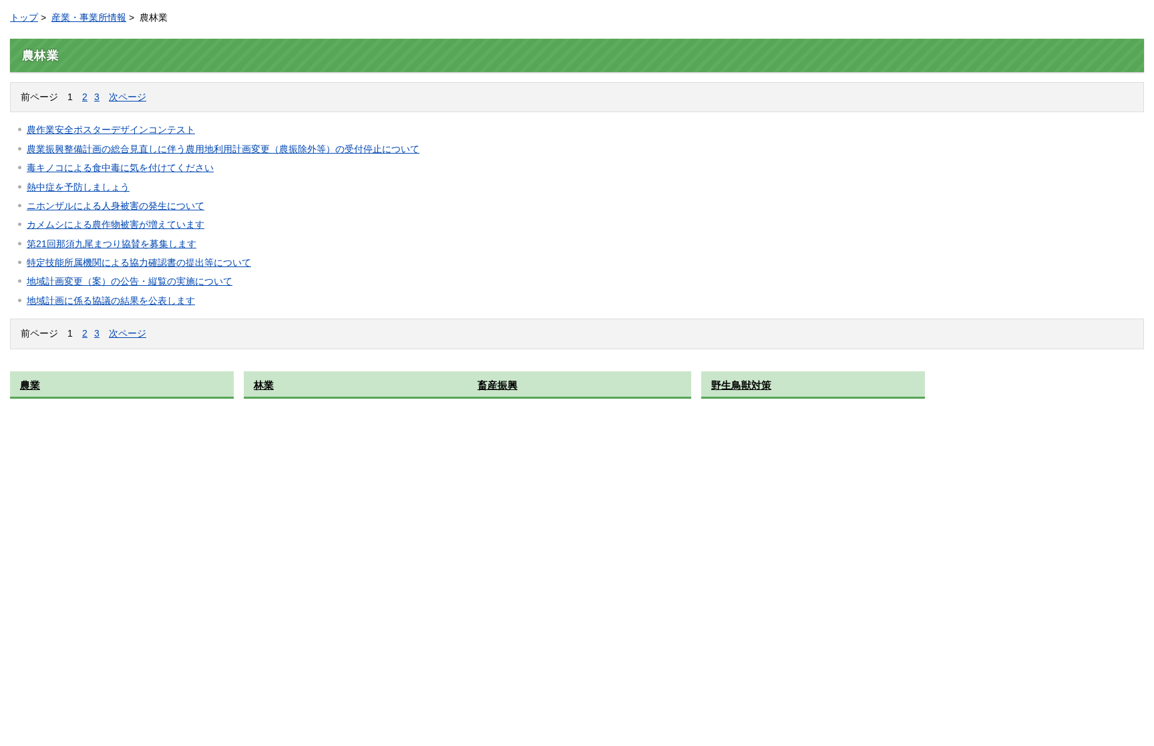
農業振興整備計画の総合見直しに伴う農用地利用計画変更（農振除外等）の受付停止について (223, 149)
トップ (24, 17)
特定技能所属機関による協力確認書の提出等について (139, 262)
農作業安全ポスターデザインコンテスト (111, 129)
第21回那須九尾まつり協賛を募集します (111, 243)
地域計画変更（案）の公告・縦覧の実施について (129, 281)
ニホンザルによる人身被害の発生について (115, 205)
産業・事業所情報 (88, 17)
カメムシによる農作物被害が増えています (115, 224)
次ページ (127, 96)
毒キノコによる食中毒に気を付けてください (120, 167)
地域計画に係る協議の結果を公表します (111, 300)
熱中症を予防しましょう (78, 187)
